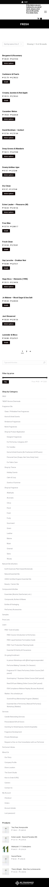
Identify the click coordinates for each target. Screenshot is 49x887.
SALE (4, 396)
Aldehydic (10, 493)
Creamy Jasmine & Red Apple (15, 93)
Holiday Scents (12, 472)
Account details (10, 808)
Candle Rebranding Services (15, 717)
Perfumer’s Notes (8, 747)
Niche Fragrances (11, 427)
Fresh (9, 513)
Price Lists (6, 620)
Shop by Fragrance (11, 488)
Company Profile (11, 762)
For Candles (11, 447)
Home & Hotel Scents (12, 416)
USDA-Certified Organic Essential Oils (18, 579)
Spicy (9, 554)
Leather (9, 533)
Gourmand (10, 523)
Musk (9, 543)
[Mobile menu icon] (45, 12)
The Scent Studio (11, 772)
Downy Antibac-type (10, 167)
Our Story (8, 757)
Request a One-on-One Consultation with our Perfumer (24, 742)
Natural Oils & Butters (10, 564)
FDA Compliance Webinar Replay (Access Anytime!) (25, 688)
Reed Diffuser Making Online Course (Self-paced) (24, 683)
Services (5, 712)
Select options (9, 63)
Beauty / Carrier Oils (12, 584)
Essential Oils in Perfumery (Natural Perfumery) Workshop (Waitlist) (24, 705)
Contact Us (8, 788)
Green (9, 528)
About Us (5, 752)
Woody (9, 559)
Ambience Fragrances (12, 422)
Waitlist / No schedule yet (14, 694)
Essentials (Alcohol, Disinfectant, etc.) (18, 594)
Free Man (6, 223)
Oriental (10, 549)
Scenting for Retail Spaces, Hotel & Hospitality (21, 727)
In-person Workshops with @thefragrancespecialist (25, 660)
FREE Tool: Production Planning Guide (20, 645)
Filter (5, 382)
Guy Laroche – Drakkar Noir (14, 260)
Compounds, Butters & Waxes (15, 599)
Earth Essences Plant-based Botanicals (19, 569)
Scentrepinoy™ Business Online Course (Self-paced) (25, 678)
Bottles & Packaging (12, 604)
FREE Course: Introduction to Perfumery (21, 635)
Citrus (9, 503)
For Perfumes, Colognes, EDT (17, 442)
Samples (5, 615)
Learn (4, 625)
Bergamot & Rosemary (12, 55)
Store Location (10, 767)
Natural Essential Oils (12, 574)
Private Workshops (11, 737)
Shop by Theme (10, 467)
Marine (9, 538)
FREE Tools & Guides (12, 630)
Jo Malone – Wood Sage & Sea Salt (17, 298)
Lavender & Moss (9, 335)
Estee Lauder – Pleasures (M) (15, 204)
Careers (7, 783)
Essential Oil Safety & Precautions (19, 650)
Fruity (9, 518)
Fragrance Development (13, 732)
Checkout (8, 798)
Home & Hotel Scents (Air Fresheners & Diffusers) (24, 452)
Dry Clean (6, 186)
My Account (6, 793)
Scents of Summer (14, 483)
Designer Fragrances (14, 437)
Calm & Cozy (11, 477)
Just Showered (8, 316)
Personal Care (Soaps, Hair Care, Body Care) (22, 457)
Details (6, 82)
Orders (7, 803)
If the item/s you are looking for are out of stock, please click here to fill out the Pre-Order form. (33, 9)
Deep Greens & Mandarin (13, 149)
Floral (9, 508)
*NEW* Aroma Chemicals (11, 401)
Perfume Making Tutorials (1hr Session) (21, 665)
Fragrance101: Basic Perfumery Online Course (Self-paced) (25, 672)
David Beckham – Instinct (13, 130)
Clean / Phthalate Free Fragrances (17, 411)
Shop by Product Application (15, 432)
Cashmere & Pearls (10, 74)
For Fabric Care (12, 462)
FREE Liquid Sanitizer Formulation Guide (21, 640)
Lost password (10, 813)
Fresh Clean (7, 242)
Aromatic (10, 498)
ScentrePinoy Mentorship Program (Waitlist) (23, 699)
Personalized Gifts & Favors (14, 722)
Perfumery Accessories (13, 609)
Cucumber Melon (9, 111)
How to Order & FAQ (12, 778)
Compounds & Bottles (10, 589)
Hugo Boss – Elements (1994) (15, 279)
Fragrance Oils (7, 406)
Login (26, 2)
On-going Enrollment (12, 655)
